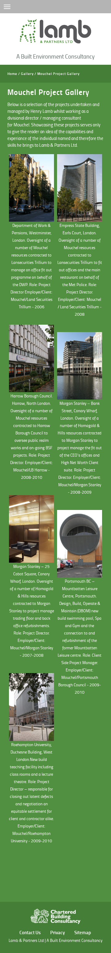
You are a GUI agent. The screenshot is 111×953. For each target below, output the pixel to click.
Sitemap (82, 932)
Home (12, 73)
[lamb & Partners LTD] (55, 31)
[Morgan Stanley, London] (79, 366)
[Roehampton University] (31, 707)
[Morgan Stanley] (31, 529)
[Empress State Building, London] (79, 188)
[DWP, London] (31, 188)
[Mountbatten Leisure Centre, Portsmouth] (79, 543)
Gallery (27, 73)
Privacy (57, 932)
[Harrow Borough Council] (31, 358)
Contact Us (30, 932)
